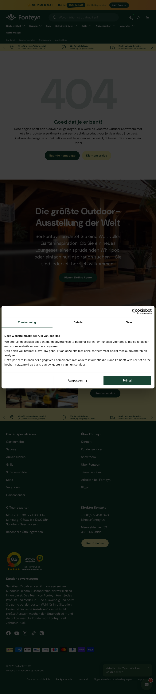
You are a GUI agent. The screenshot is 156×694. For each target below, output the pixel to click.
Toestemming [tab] (27, 322)
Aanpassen (75, 380)
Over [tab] (129, 322)
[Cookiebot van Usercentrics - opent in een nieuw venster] (135, 311)
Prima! (127, 380)
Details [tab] (78, 322)
